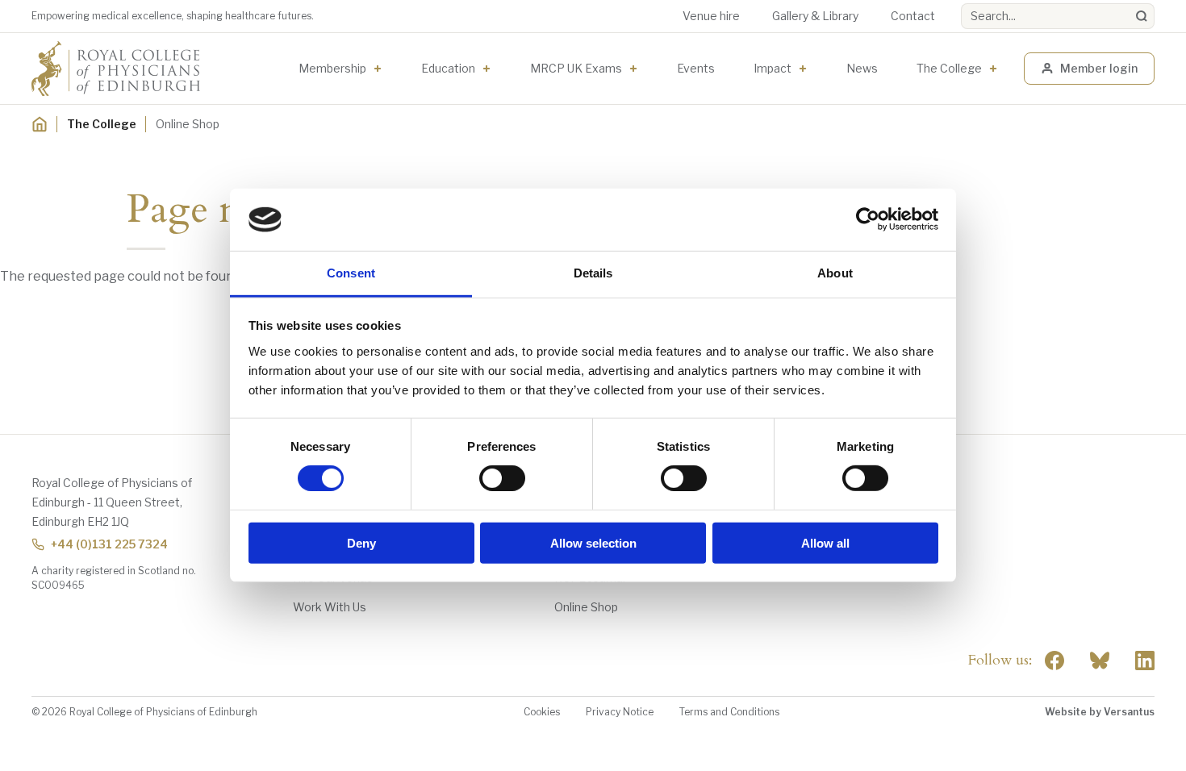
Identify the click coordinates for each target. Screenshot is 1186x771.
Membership (332, 68)
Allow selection (593, 542)
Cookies (542, 712)
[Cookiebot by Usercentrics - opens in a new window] (867, 219)
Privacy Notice (620, 712)
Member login (1099, 68)
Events (696, 68)
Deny (361, 542)
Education (448, 68)
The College (949, 68)
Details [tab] (593, 273)
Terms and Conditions (729, 712)
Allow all (825, 542)
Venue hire (711, 16)
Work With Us (329, 607)
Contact (913, 16)
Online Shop (586, 607)
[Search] (1142, 16)
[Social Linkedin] (1145, 660)
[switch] (502, 478)
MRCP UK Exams (576, 68)
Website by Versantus (1100, 712)
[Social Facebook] (1054, 660)
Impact (772, 68)
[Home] (39, 124)
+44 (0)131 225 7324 (109, 544)
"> (1099, 660)
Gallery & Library (815, 16)
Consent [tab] (351, 273)
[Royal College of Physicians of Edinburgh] (115, 68)
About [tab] (835, 273)
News (862, 68)
